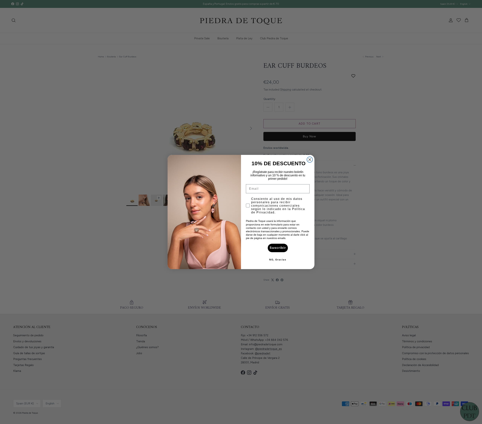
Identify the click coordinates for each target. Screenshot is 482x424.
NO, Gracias (277, 259)
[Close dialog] (310, 159)
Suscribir (278, 247)
